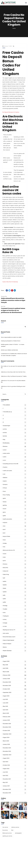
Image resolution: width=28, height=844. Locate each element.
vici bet (14, 626)
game (14, 498)
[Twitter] (9, 290)
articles (14, 432)
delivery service (15, 827)
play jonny (14, 567)
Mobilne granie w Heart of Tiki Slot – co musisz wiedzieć (12, 345)
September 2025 (14, 692)
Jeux (14, 526)
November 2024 (14, 727)
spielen (14, 591)
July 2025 (14, 699)
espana (14, 481)
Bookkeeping (14, 443)
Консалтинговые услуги (14, 636)
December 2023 (14, 747)
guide (14, 515)
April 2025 (14, 709)
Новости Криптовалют (14, 640)
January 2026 (14, 678)
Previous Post (4, 296)
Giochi (14, 508)
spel (14, 578)
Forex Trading (14, 494)
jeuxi (14, 533)
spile (14, 595)
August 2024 (14, 737)
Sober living (14, 574)
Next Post (3, 306)
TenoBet (14, 609)
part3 (14, 560)
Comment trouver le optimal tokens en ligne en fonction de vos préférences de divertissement (13, 310)
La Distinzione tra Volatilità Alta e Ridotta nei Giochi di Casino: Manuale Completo (14, 354)
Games (14, 501)
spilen (14, 598)
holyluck (14, 522)
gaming (14, 505)
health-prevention (14, 519)
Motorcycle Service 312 (14, 550)
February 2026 (14, 675)
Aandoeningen (14, 425)
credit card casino (14, 470)
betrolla (14, 436)
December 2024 (14, 723)
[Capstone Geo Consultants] (8, 2)
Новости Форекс (14, 643)
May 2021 (14, 782)
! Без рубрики (14, 404)
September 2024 (14, 734)
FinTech (14, 488)
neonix (14, 553)
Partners (14, 564)
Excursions (5, 830)
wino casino (14, 633)
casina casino (14, 453)
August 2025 (14, 696)
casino (14, 456)
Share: (2, 290)
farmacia (14, 484)
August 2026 (14, 661)
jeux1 (14, 529)
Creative (14, 467)
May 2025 (14, 706)
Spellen (14, 584)
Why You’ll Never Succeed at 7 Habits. (17, 376)
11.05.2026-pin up (14, 411)
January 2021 (14, 786)
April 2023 (14, 761)
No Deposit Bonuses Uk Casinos (10, 112)
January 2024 (14, 744)
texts (14, 612)
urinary (14, 619)
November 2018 (14, 792)
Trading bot (14, 616)
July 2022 (14, 772)
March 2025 (14, 713)
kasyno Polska (14, 536)
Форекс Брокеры (14, 650)
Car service (5, 827)
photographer (18, 833)
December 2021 (14, 779)
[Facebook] (7, 290)
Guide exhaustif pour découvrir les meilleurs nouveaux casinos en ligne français (13, 300)
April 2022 (14, 775)
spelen (14, 581)
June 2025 (14, 702)
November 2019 (14, 789)
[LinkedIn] (15, 290)
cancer (14, 449)
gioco (14, 512)
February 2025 (14, 716)
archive (14, 429)
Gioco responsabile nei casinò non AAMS (11, 337)
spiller (14, 602)
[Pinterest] (12, 290)
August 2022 (14, 768)
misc (14, 546)
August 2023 (14, 758)
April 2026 (14, 668)
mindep (14, 543)
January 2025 (14, 720)
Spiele (14, 588)
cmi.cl (14, 460)
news (14, 557)
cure (14, 474)
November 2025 (14, 685)
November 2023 (14, 751)
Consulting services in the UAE (14, 463)
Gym (12, 830)
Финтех (14, 647)
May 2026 (14, 664)
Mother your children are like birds (9, 350)
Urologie (14, 623)
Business (14, 446)
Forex (14, 491)
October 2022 (14, 765)
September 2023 (14, 754)
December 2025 (14, 682)
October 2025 (14, 689)
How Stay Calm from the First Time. (17, 372)
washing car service (7, 836)
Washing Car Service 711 (14, 629)
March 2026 (14, 671)
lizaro (14, 539)
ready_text (14, 571)
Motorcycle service (7, 833)
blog (14, 439)
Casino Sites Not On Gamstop (10, 281)
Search (3, 321)
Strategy (14, 605)
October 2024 (14, 730)
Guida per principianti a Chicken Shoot (10, 341)
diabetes (14, 477)
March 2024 (14, 741)
